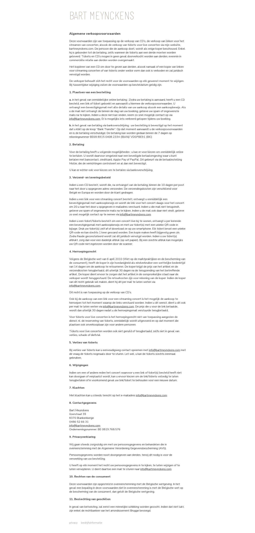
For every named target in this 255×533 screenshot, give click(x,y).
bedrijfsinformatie (91, 523)
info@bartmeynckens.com (84, 119)
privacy (73, 523)
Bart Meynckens (101, 15)
